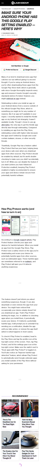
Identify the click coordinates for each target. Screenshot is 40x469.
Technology (6, 9)
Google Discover (31, 70)
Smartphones (19, 9)
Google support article (23, 240)
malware (28, 261)
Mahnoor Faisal (8, 33)
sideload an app (12, 98)
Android (30, 9)
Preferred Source (12, 70)
